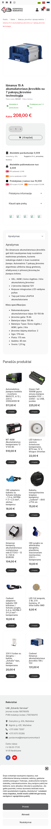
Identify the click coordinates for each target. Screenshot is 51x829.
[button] (46, 768)
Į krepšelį (27, 137)
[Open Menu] (48, 9)
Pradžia (5, 19)
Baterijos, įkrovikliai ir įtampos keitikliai (31, 19)
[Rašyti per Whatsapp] (14, 2)
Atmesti (25, 814)
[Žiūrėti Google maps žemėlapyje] (3, 2)
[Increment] (20, 129)
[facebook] (8, 757)
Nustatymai (25, 822)
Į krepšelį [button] (11, 412)
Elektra (13, 19)
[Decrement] (10, 129)
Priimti (25, 806)
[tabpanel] (25, 297)
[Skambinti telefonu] (10, 2)
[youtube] (14, 757)
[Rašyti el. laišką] (6, 2)
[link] (37, 9)
